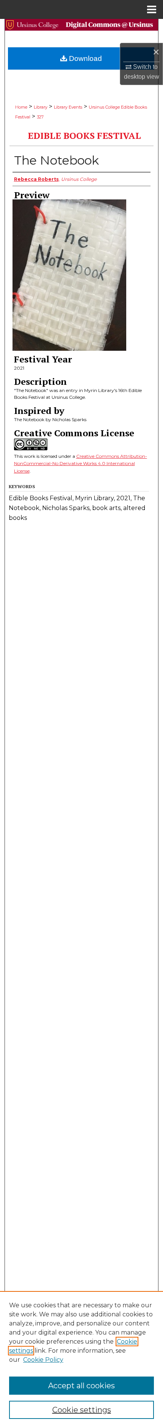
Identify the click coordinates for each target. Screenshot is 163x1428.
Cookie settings (81, 1409)
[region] (81, 1359)
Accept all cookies (81, 1385)
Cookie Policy (43, 1359)
